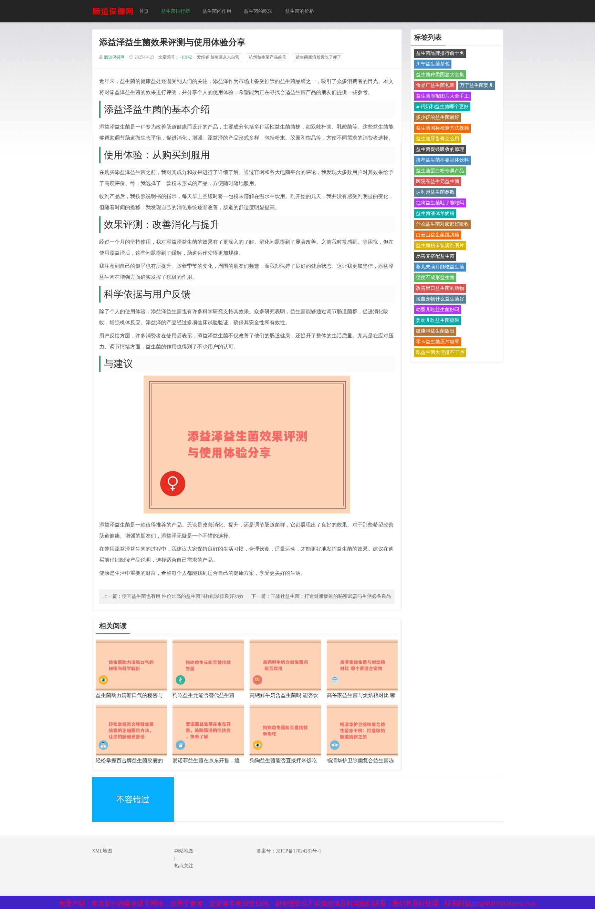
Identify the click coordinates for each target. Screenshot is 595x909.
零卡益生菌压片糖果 (437, 341)
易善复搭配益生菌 (435, 256)
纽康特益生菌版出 (435, 331)
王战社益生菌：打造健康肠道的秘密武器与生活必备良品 (331, 596)
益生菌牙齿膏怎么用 (437, 138)
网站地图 (184, 851)
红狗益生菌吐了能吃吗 (440, 202)
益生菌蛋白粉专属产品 (440, 170)
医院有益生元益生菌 (437, 181)
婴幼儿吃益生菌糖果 (437, 320)
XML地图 (102, 851)
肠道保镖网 (114, 57)
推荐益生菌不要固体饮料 (442, 160)
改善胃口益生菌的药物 (440, 288)
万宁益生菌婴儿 (476, 85)
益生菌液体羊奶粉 (435, 213)
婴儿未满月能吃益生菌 (440, 266)
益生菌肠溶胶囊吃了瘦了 (318, 57)
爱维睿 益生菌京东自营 (218, 57)
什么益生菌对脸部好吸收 (442, 224)
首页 (144, 11)
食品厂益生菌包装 (435, 85)
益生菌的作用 (216, 11)
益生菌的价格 (299, 11)
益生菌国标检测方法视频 (442, 128)
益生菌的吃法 (258, 11)
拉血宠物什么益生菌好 (440, 299)
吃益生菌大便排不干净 (440, 352)
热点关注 (184, 865)
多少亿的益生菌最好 (437, 117)
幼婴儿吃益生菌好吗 (437, 309)
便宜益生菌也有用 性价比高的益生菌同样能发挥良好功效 (183, 596)
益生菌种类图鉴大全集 (440, 74)
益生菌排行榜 (175, 11)
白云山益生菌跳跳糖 (437, 234)
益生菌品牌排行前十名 (440, 53)
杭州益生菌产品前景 (267, 57)
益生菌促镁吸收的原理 (440, 149)
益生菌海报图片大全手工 (442, 96)
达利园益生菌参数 (435, 192)
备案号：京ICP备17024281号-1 (289, 851)
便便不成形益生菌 (435, 277)
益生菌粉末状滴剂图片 (440, 245)
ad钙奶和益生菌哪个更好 (442, 106)
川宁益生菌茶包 (433, 64)
